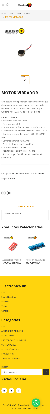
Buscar (4, 366)
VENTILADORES (8, 344)
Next (46, 250)
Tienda (4, 306)
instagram (4, 390)
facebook (11, 390)
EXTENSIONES (7, 335)
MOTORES (39, 173)
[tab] (26, 207)
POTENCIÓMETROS (10, 349)
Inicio (3, 292)
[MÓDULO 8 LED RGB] (13, 246)
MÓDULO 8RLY (33, 262)
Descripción (26, 206)
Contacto (5, 310)
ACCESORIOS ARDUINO (23, 173)
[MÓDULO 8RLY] (37, 246)
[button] (36, 402)
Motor (12, 178)
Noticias (5, 301)
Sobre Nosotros (8, 297)
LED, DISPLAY (7, 354)
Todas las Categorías (10, 358)
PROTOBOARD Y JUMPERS (13, 340)
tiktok (18, 390)
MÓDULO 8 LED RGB (11, 262)
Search (46, 372)
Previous (3, 250)
